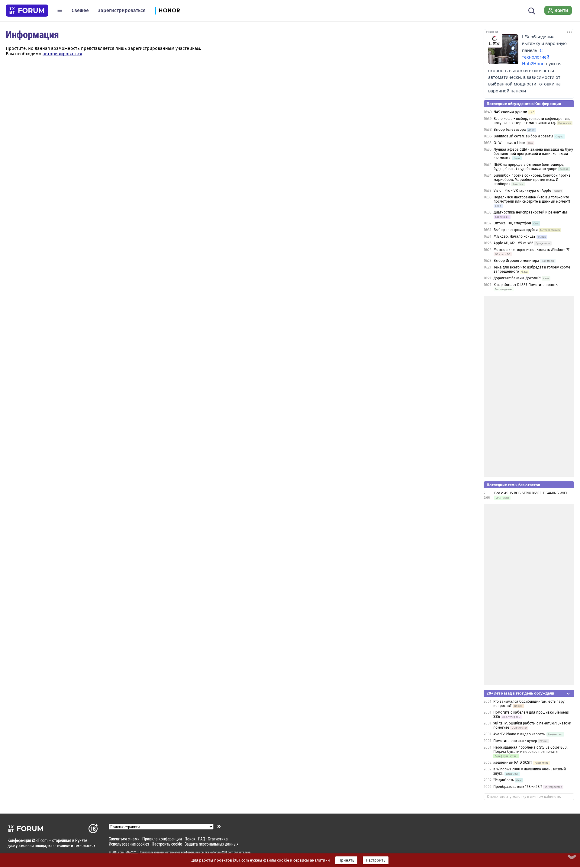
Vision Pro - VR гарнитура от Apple (523, 190)
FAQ (201, 839)
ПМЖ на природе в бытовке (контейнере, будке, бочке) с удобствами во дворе (529, 166)
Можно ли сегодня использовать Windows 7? (532, 250)
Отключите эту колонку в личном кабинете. (524, 797)
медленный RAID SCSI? (512, 762)
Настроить (375, 860)
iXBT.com (118, 852)
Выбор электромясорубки (516, 230)
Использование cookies (129, 844)
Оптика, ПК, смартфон (512, 223)
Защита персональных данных (211, 844)
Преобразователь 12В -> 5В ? (517, 787)
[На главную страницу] (27, 11)
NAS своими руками (510, 112)
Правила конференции (162, 839)
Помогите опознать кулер (515, 741)
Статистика (218, 839)
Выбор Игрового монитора (517, 260)
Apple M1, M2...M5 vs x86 (513, 243)
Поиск (190, 839)
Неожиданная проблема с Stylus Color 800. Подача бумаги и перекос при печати (530, 749)
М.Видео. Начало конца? (515, 236)
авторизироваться (62, 53)
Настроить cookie (167, 844)
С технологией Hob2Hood (535, 57)
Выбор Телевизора (510, 129)
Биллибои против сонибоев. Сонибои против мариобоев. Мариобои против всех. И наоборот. (532, 179)
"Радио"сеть (503, 780)
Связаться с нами (124, 839)
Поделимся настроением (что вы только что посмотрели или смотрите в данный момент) (532, 199)
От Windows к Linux (510, 143)
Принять (346, 860)
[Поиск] (532, 10)
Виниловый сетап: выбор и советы (523, 136)
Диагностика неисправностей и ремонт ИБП (531, 212)
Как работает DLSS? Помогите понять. (526, 285)
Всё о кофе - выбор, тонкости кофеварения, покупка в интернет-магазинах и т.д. (532, 121)
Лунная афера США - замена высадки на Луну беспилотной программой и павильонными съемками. (533, 153)
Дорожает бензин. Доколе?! (517, 278)
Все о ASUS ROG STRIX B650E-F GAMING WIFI (530, 493)
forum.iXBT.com (223, 852)
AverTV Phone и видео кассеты (519, 734)
